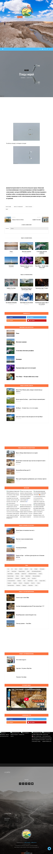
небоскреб (17, 578)
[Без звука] (42, 709)
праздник (9, 583)
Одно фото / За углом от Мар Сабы (24, 668)
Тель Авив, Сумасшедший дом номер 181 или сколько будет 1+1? (30, 606)
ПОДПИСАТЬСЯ (27, 739)
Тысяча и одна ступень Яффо (22, 597)
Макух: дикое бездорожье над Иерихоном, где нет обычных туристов (31, 479)
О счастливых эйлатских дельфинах (42, 252)
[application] (26, 699)
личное (17, 576)
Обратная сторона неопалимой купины (24, 539)
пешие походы (30, 580)
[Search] (49, 49)
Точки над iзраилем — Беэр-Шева (23, 623)
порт (36, 580)
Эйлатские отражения (26, 251)
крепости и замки (10, 576)
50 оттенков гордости (21, 659)
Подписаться (9, 518)
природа (15, 583)
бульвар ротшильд (22, 571)
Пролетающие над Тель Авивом (26, 302)
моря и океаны (29, 206)
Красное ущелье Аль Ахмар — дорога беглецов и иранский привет (30, 399)
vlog (31, 569)
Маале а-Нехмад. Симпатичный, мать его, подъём (27, 453)
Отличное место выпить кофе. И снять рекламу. (41, 303)
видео (28, 571)
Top (27, 851)
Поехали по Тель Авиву (21, 677)
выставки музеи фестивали (36, 571)
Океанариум (11, 266)
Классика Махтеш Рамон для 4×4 (23, 470)
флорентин (18, 585)
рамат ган (32, 583)
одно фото (34, 578)
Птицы (11, 251)
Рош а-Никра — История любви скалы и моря (41, 266)
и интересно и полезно (32, 573)
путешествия (27, 583)
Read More (27, 779)
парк (24, 580)
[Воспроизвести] (8, 709)
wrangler (36, 569)
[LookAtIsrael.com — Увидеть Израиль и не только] (26, 11)
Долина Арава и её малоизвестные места (25, 530)
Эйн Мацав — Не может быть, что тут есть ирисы (27, 408)
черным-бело (30, 585)
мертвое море (28, 576)
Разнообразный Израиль (21, 547)
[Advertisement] (26, 38)
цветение (24, 585)
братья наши (8, 206)
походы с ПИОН (42, 580)
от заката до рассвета (11, 580)
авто (8, 571)
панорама (19, 580)
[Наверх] (49, 848)
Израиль (26, 70)
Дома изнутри (7, 818)
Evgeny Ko (23, 77)
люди (22, 576)
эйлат (7, 209)
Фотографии (42, 569)
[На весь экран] (44, 709)
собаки (38, 583)
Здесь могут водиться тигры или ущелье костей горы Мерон (29, 416)
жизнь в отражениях (18, 206)
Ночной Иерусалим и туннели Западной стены (26, 615)
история (40, 573)
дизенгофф (17, 573)
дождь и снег (24, 573)
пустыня (20, 583)
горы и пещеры (10, 573)
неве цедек (23, 578)
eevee (16, 569)
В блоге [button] (12, 228)
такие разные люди (11, 585)
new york (21, 569)
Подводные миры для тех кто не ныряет (26, 266)
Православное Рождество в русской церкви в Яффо (26, 288)
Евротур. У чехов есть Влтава (18, 219)
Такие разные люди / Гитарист (41, 288)
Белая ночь (7, 819)
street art (26, 569)
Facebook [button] (7, 228)
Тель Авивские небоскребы (11, 302)
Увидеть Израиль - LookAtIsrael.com (30, 842)
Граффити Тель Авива (37, 219)
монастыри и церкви (36, 576)
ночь (28, 578)
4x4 (8, 569)
